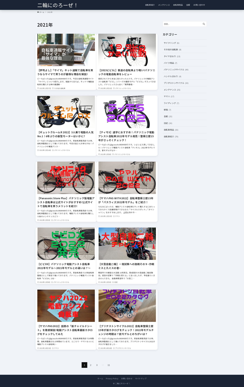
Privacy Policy (112, 378)
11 (109, 365)
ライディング (171, 103)
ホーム (100, 378)
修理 (167, 109)
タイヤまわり (172, 56)
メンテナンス (172, 89)
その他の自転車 (172, 49)
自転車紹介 (171, 136)
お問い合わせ (126, 378)
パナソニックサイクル (176, 69)
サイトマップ (140, 378)
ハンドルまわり (172, 76)
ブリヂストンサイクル (176, 82)
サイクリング (171, 42)
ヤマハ (169, 96)
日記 (168, 123)
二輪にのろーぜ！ (57, 5)
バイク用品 (170, 62)
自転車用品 (171, 129)
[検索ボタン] (204, 24)
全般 (168, 116)
